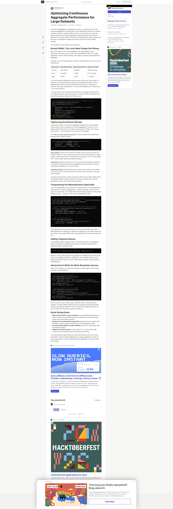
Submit (56, 409)
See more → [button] (55, 391)
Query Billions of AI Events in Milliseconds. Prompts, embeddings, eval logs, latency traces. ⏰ (76, 377)
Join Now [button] (109, 501)
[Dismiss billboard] (133, 481)
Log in (118, 2)
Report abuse (81, 414)
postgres (78, 25)
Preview (63, 409)
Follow (119, 11)
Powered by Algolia (85, 2)
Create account (126, 2)
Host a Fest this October (117, 75)
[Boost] (43, 52)
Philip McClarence (59, 8)
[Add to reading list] (43, 48)
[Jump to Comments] (43, 43)
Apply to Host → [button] (113, 85)
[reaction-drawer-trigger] (43, 37)
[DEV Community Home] (42, 2)
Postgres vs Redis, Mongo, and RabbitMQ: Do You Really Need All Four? (118, 40)
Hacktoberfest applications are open (69, 475)
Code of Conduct (72, 414)
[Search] (46, 2)
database (54, 25)
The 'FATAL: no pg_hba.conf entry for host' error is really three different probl (118, 26)
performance (71, 25)
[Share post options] (43, 57)
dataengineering (62, 25)
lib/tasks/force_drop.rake (117, 32)
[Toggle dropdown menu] (100, 345)
